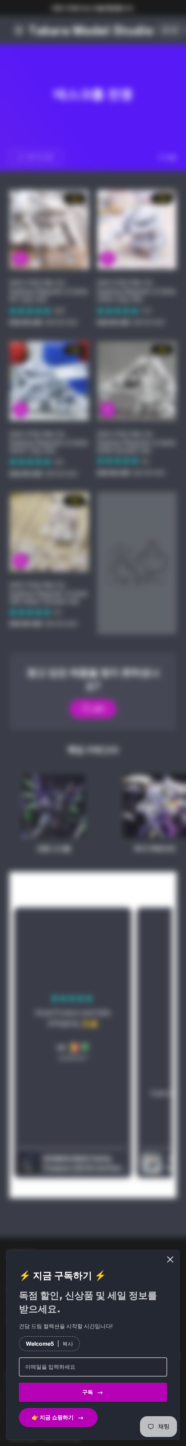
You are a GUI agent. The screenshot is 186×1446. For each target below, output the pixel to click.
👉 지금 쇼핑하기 (53, 1417)
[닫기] (170, 1259)
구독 (87, 1392)
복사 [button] (67, 1343)
